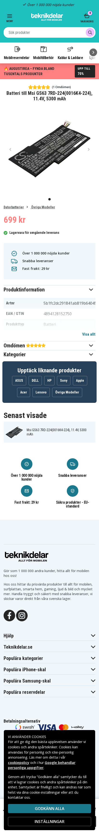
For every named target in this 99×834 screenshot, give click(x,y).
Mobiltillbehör (43, 57)
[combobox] (49, 32)
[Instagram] (22, 615)
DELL (35, 380)
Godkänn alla (49, 808)
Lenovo (41, 392)
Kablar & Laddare (70, 57)
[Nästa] (93, 52)
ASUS (19, 380)
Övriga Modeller (43, 207)
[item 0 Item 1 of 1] (49, 149)
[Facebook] (9, 615)
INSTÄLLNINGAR (49, 821)
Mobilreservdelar (16, 57)
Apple (80, 380)
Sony (63, 380)
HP (49, 380)
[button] (49, 289)
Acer (23, 392)
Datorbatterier (14, 207)
